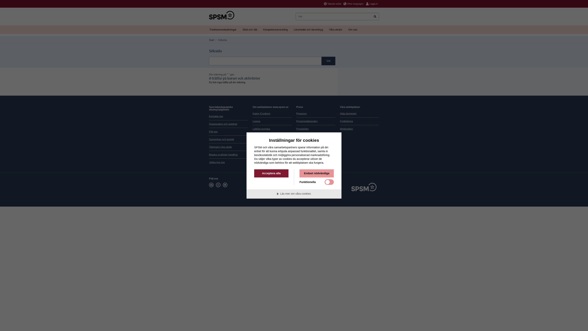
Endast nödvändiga (316, 173)
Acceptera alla (271, 173)
